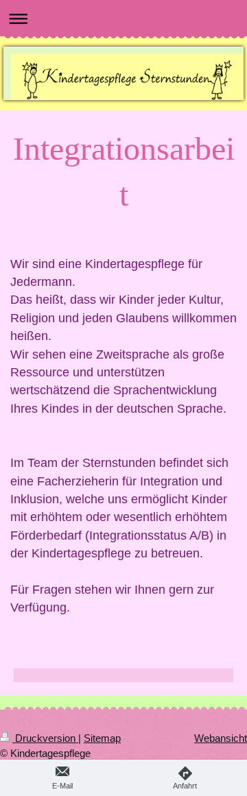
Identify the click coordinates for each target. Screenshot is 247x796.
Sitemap (102, 738)
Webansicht (220, 738)
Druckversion (45, 738)
